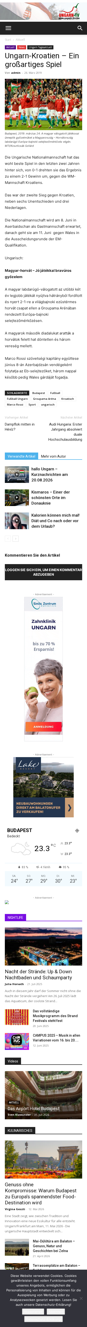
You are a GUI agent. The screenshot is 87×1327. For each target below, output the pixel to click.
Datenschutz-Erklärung (43, 1319)
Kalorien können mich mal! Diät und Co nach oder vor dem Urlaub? (55, 521)
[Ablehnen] (81, 1298)
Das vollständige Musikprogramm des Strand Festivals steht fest (55, 1016)
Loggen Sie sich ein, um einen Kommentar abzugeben (43, 572)
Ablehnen (56, 1312)
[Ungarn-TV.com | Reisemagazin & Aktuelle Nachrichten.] (43, 11)
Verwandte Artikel (21, 456)
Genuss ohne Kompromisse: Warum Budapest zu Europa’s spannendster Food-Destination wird (41, 1194)
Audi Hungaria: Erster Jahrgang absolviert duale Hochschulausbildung (65, 432)
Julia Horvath (14, 984)
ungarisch (48, 404)
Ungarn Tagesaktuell (40, 47)
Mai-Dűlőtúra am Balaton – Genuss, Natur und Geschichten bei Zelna (54, 1246)
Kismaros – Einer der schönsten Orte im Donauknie (50, 498)
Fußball (55, 393)
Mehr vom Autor (53, 456)
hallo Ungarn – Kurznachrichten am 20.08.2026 (49, 474)
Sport (32, 404)
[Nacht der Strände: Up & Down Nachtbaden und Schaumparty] (43, 946)
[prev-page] (8, 539)
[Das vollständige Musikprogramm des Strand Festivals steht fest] (17, 1017)
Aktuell (20, 40)
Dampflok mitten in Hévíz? (20, 427)
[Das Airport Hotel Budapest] (43, 1095)
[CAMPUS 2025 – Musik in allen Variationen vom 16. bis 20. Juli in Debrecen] (17, 1041)
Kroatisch (67, 398)
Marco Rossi (15, 404)
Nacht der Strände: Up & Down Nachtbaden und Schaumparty (38, 974)
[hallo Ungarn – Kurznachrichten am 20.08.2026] (17, 474)
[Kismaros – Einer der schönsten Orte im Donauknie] (17, 497)
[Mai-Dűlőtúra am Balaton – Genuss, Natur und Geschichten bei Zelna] (17, 1247)
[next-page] (16, 539)
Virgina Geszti (15, 1209)
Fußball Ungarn (17, 398)
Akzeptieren (33, 1312)
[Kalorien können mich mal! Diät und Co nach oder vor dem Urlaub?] (17, 521)
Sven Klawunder (19, 1114)
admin (16, 72)
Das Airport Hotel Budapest (33, 1108)
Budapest (38, 393)
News (22, 47)
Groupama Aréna (44, 398)
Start (8, 40)
